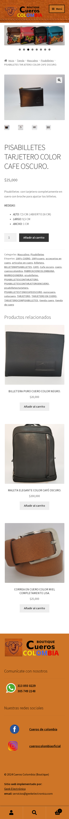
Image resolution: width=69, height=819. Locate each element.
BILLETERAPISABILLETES (18, 267)
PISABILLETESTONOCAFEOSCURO (23, 292)
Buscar (34, 812)
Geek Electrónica (15, 789)
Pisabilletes (47, 60)
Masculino (32, 60)
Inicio (11, 60)
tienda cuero (46, 300)
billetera (39, 262)
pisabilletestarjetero (16, 287)
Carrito (53, 809)
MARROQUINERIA (13, 275)
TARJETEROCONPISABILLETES (21, 300)
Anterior (9, 34)
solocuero (10, 296)
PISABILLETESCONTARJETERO (21, 279)
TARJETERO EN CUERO (43, 296)
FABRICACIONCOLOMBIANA (39, 271)
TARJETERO (23, 296)
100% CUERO (23, 258)
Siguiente (60, 34)
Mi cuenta (11, 812)
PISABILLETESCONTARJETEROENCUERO (26, 283)
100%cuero (38, 258)
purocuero (49, 292)
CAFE (36, 267)
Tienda (20, 60)
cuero (58, 267)
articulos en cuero (22, 262)
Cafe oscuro (47, 267)
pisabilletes (31, 275)
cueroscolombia (13, 271)
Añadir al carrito (34, 237)
